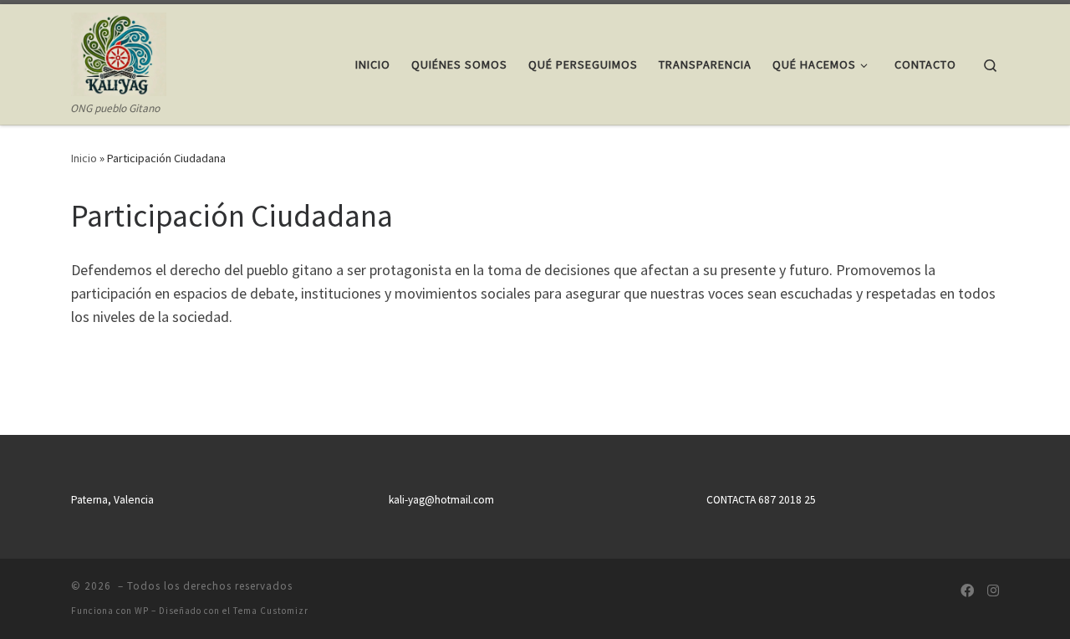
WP (142, 610)
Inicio (84, 158)
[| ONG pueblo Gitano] (118, 51)
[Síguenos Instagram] (993, 590)
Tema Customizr (270, 610)
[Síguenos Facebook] (967, 590)
